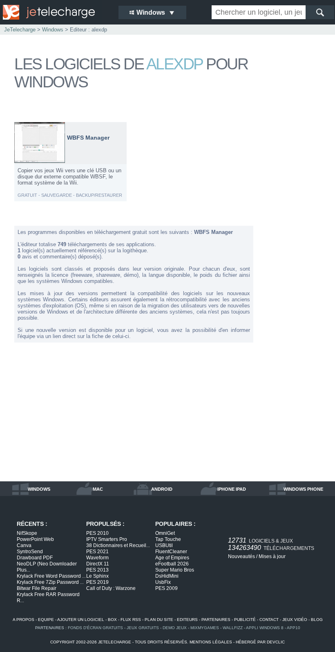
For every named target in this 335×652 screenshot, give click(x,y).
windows (39, 489)
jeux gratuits (143, 627)
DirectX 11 (97, 564)
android (161, 489)
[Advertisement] (292, 244)
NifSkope (27, 533)
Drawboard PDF (35, 558)
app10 (293, 627)
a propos (23, 619)
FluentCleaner (171, 551)
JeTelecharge (20, 30)
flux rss (131, 619)
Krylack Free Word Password (51, 576)
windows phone (303, 489)
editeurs (187, 619)
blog (317, 619)
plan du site (159, 619)
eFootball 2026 (172, 564)
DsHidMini (167, 576)
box (112, 619)
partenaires (215, 619)
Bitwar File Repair (36, 588)
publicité (245, 619)
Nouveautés (241, 556)
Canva (24, 545)
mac (98, 489)
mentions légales (211, 642)
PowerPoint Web (35, 539)
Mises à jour (272, 556)
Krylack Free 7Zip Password (50, 582)
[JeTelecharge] (55, 12)
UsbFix (163, 582)
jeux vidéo (294, 619)
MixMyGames (204, 627)
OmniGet (165, 533)
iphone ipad (231, 489)
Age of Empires (172, 558)
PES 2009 (166, 588)
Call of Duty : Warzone (111, 588)
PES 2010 (97, 533)
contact (269, 619)
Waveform (97, 558)
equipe (46, 619)
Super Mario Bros (174, 570)
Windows (52, 30)
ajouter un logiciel (80, 619)
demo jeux (175, 627)
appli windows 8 (265, 627)
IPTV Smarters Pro (106, 539)
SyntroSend (30, 551)
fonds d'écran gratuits (95, 627)
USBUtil (164, 545)
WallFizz (233, 627)
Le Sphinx (97, 576)
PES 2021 (97, 551)
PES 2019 (97, 582)
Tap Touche (168, 539)
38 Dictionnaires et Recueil (118, 545)
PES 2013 (97, 570)
